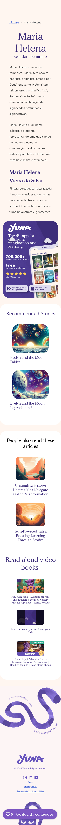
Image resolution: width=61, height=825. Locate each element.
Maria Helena (32, 22)
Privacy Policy (30, 786)
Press (30, 782)
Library (14, 22)
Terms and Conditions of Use (30, 791)
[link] (17, 288)
